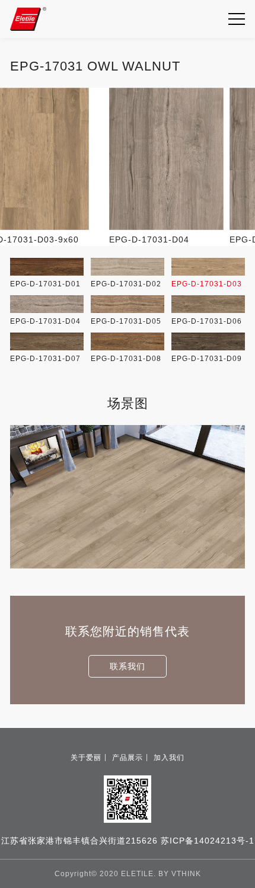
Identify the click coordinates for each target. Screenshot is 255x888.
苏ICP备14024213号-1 (207, 840)
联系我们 (127, 666)
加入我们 (169, 757)
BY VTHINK (179, 874)
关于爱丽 (86, 757)
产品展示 (127, 757)
